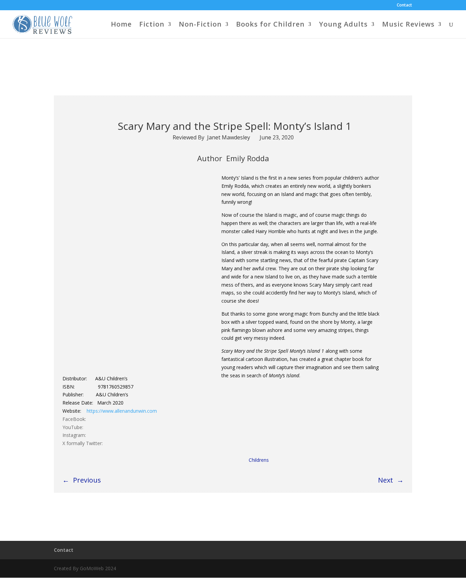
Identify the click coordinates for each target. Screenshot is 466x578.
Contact (404, 5)
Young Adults (343, 25)
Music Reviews (408, 25)
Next (385, 480)
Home (121, 25)
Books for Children (270, 25)
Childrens (259, 460)
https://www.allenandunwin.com (122, 411)
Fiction (151, 25)
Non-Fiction (200, 25)
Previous (87, 480)
